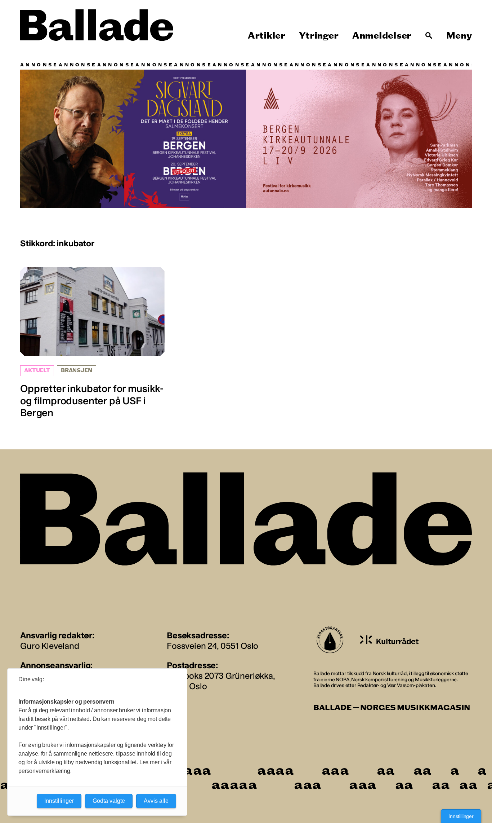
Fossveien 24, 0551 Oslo (212, 646)
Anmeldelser (381, 36)
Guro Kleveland (49, 646)
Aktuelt (37, 371)
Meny (459, 36)
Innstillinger (461, 816)
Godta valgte (109, 801)
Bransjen (76, 371)
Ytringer (318, 36)
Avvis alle (156, 801)
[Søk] (429, 35)
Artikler (266, 36)
